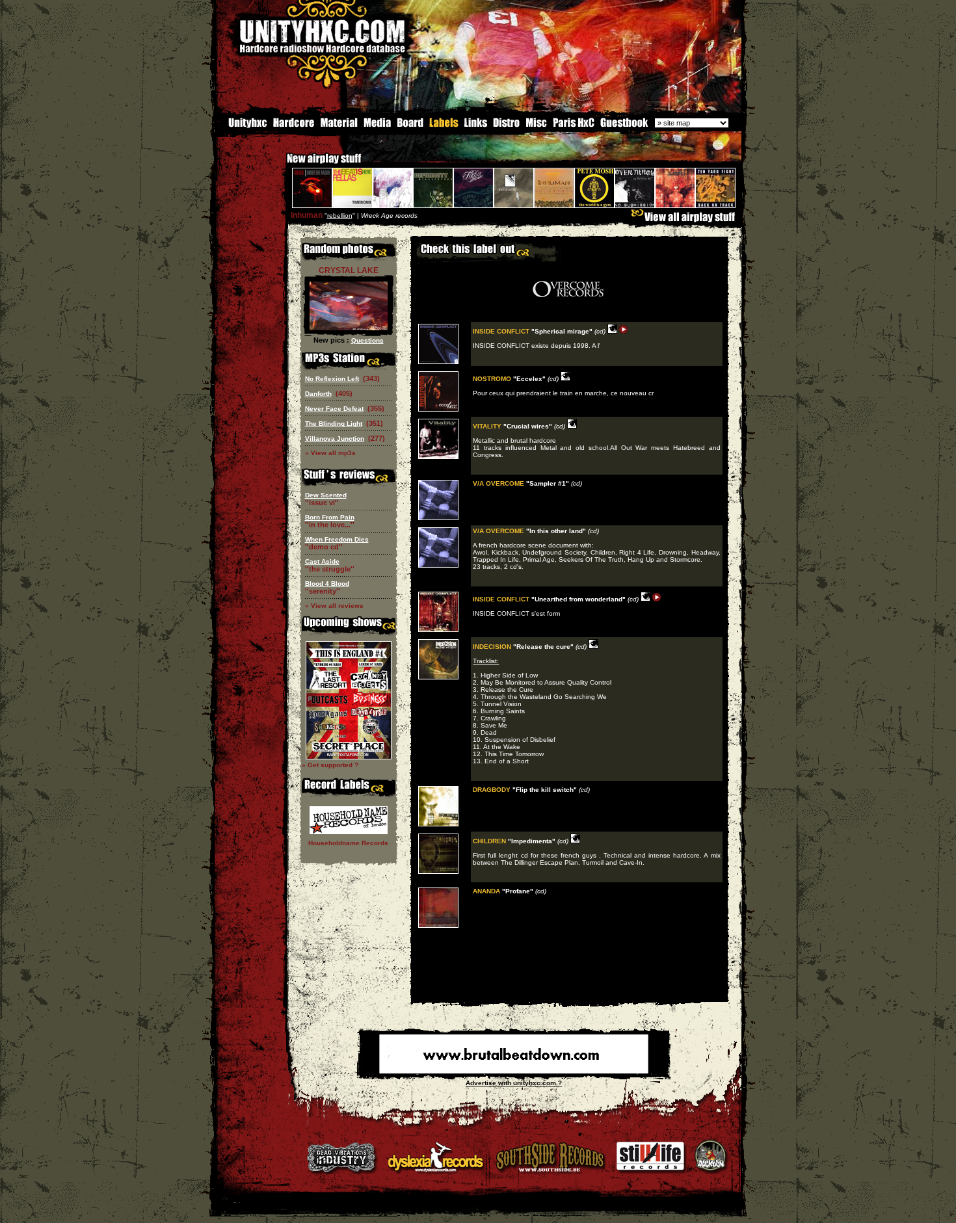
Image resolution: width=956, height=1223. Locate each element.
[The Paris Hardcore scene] (574, 125)
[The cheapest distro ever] (506, 125)
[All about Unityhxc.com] (242, 125)
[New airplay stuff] (280, 164)
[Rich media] (377, 125)
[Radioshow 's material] (338, 125)
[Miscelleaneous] (536, 125)
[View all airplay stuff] (686, 220)
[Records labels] (443, 125)
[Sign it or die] (624, 125)
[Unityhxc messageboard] (410, 125)
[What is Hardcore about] (293, 125)
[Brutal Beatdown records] (514, 1071)
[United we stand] (475, 125)
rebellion (339, 215)
